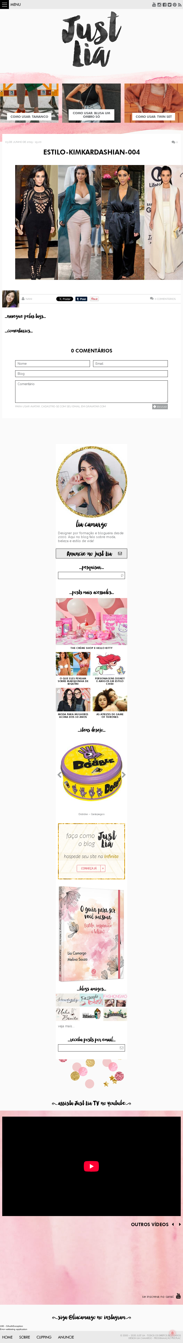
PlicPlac (176, 1338)
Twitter (170, 4)
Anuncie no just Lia (89, 553)
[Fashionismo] (115, 1000)
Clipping (44, 1337)
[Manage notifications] (172, 1333)
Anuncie (66, 1337)
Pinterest (175, 4)
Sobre (24, 1337)
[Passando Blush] (92, 1000)
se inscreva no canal (158, 1296)
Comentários (165, 298)
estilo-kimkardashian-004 (91, 152)
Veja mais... (66, 1026)
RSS (180, 4)
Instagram (159, 4)
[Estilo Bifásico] (92, 1015)
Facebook (164, 4)
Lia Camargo (144, 1338)
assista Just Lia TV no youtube (91, 1103)
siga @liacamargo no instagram (91, 1317)
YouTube (154, 4)
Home (7, 1337)
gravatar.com (96, 406)
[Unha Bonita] (68, 1015)
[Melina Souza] (68, 1000)
